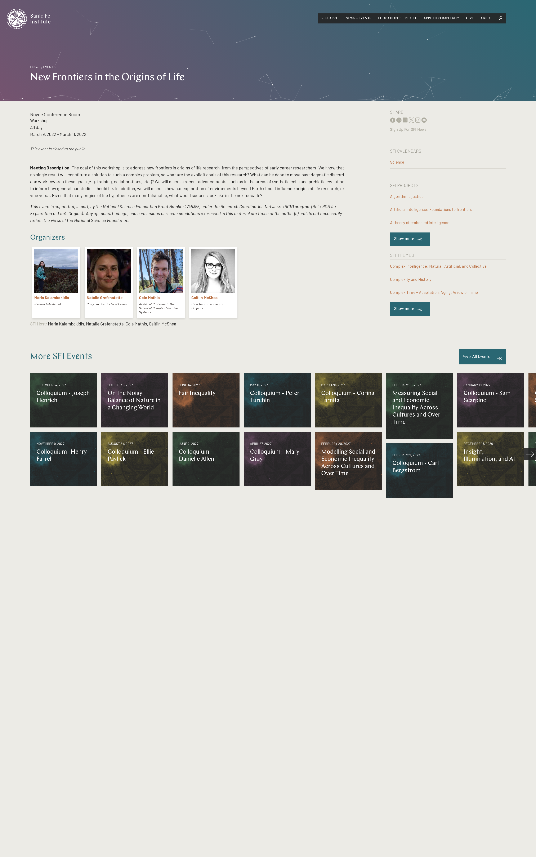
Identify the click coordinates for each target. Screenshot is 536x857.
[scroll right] (530, 454)
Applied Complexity (441, 18)
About (486, 18)
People (411, 18)
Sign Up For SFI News (408, 129)
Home (35, 67)
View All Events (476, 357)
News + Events (358, 18)
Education (388, 18)
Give (470, 18)
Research (330, 18)
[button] (330, 18)
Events (49, 67)
